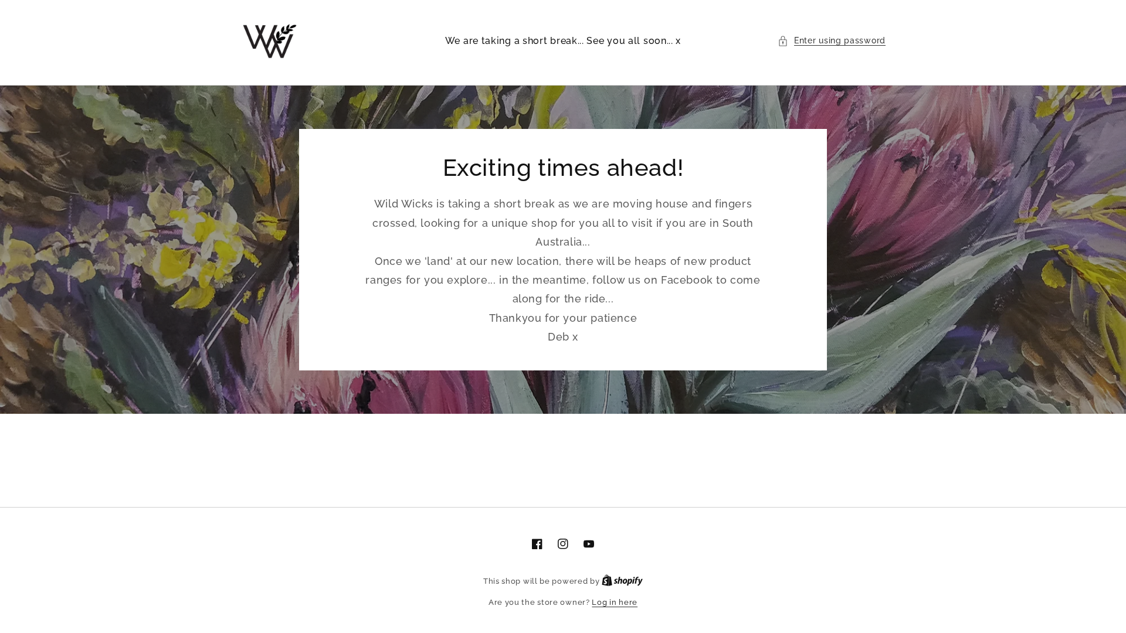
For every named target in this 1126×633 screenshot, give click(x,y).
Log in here (614, 602)
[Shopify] (622, 581)
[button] (832, 40)
